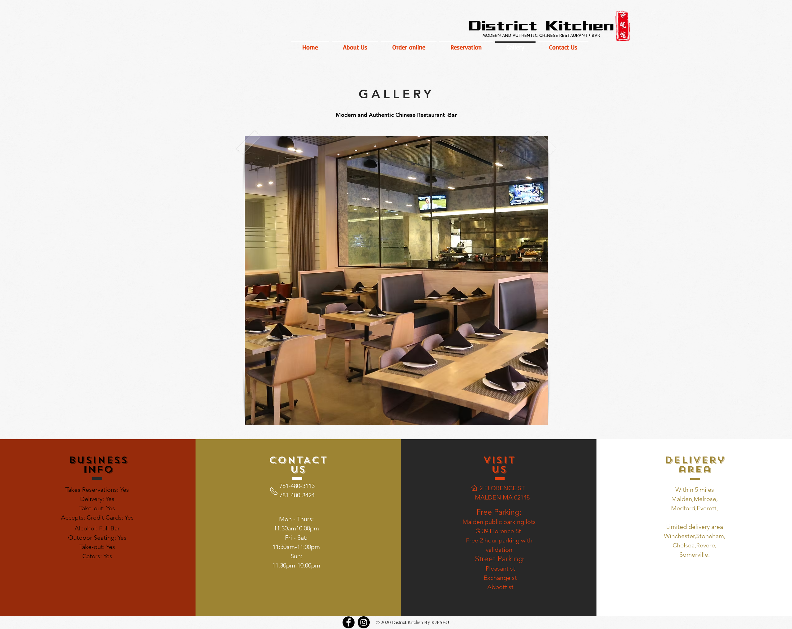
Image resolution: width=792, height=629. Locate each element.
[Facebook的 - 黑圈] (348, 622)
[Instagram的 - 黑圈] (364, 622)
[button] (396, 280)
